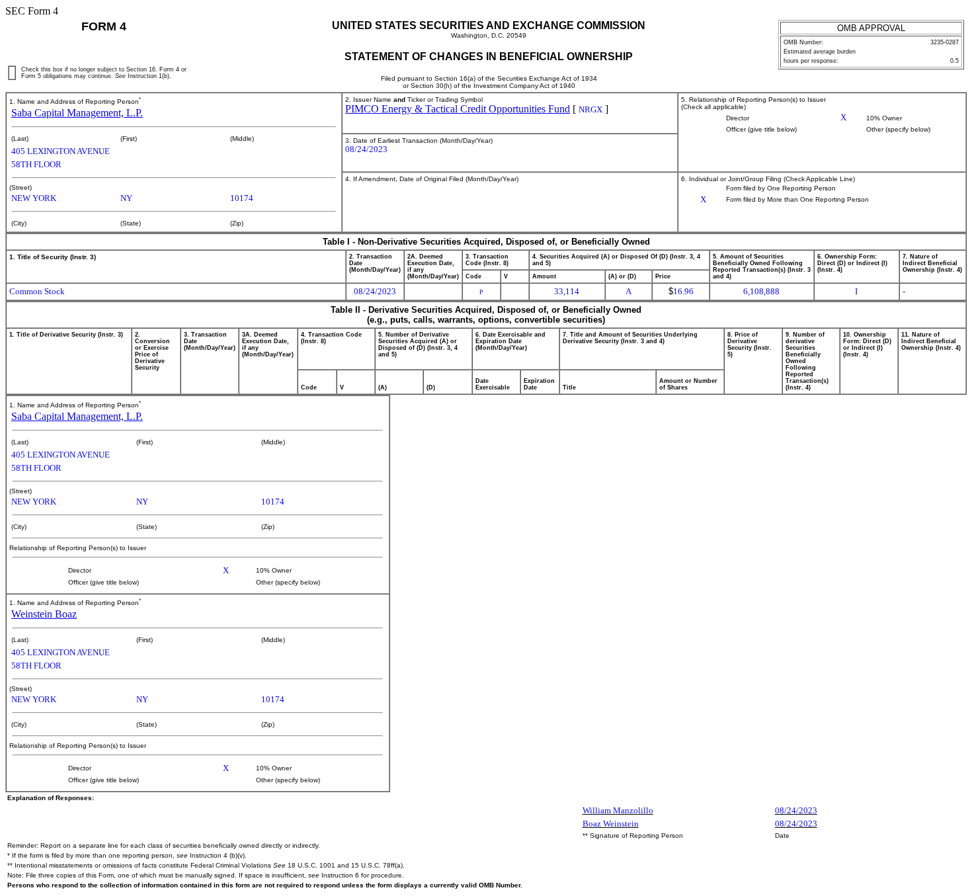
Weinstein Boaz (44, 614)
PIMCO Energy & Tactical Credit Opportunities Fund (457, 108)
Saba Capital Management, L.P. (77, 112)
